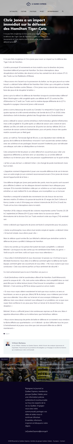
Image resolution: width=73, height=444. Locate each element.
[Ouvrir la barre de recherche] (62, 11)
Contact (62, 441)
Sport (42, 11)
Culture (23, 11)
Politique (33, 11)
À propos (56, 441)
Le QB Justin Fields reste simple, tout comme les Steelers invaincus (17, 368)
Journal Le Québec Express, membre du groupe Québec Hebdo (32, 441)
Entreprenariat (53, 11)
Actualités (13, 11)
